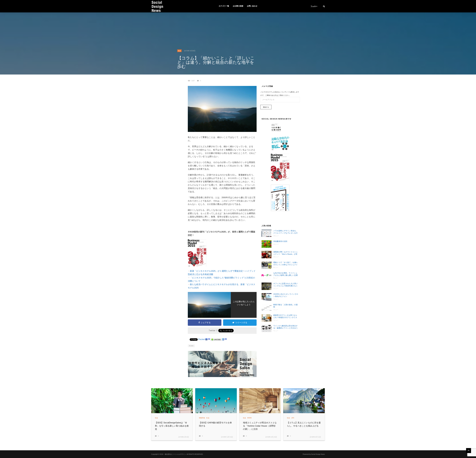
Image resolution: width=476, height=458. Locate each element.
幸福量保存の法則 (280, 241)
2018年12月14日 (227, 437)
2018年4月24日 (271, 437)
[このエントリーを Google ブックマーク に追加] (206, 339)
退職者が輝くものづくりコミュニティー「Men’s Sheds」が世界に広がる (285, 253)
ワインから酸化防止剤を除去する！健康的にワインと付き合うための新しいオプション (285, 327)
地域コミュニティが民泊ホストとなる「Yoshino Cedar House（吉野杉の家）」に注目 (260, 425)
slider (192, 346)
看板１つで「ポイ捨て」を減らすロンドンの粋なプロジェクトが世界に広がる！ (285, 263)
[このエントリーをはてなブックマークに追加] (209, 339)
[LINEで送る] (216, 339)
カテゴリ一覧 (224, 6)
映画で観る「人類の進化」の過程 (285, 306)
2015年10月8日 (190, 51)
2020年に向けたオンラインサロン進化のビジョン (285, 295)
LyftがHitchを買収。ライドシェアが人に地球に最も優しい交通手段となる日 (285, 274)
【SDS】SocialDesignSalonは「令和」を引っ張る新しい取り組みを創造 (172, 425)
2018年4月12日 (315, 437)
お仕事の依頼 (238, 6)
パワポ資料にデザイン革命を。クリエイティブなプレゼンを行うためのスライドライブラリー (285, 232)
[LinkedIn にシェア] (223, 339)
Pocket (201, 339)
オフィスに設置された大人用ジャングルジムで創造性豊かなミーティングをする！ (285, 285)
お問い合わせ (252, 6)
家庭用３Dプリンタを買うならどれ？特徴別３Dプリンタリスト (285, 316)
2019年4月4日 (183, 437)
